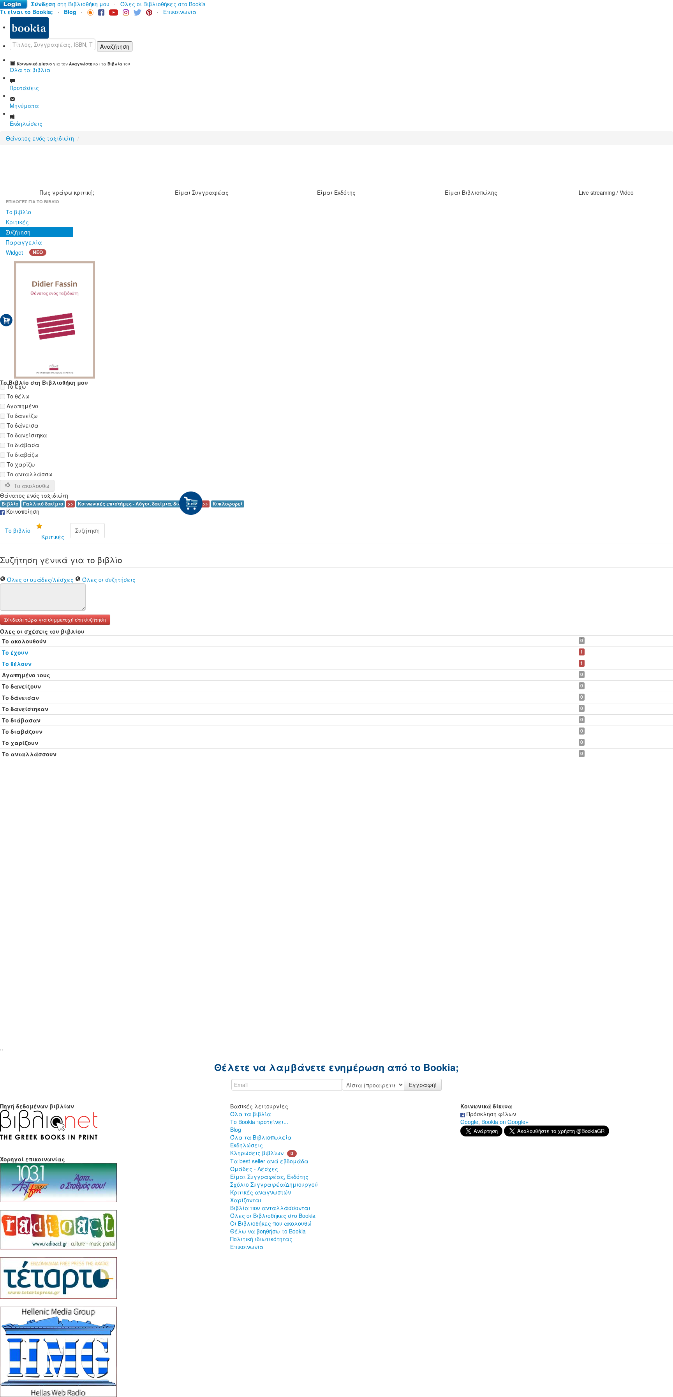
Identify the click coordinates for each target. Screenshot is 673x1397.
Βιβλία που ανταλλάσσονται (270, 1208)
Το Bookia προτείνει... (259, 1122)
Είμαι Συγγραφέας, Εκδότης (269, 1176)
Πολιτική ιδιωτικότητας (261, 1239)
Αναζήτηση (114, 46)
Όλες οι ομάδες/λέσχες (40, 579)
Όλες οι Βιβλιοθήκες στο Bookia (163, 4)
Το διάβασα (22, 445)
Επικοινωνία (180, 12)
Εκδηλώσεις (246, 1145)
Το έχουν (15, 652)
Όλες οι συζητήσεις (109, 579)
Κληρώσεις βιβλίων (257, 1153)
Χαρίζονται (245, 1200)
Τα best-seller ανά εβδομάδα (269, 1161)
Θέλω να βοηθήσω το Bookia (268, 1231)
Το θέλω (17, 396)
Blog (235, 1129)
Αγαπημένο (21, 406)
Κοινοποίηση (22, 511)
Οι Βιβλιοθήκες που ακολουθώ (271, 1223)
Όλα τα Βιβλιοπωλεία (261, 1137)
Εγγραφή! (423, 1085)
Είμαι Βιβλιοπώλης (471, 192)
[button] (55, 619)
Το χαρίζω (20, 464)
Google (469, 1122)
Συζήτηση (18, 232)
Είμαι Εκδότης (336, 192)
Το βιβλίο (18, 212)
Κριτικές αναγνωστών (260, 1192)
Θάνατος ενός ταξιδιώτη (40, 138)
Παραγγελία (24, 242)
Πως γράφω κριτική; (67, 192)
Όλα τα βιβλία (250, 1114)
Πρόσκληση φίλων (490, 1114)
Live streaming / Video (606, 192)
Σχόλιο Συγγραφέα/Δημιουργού (274, 1184)
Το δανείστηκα (26, 435)
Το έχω (15, 386)
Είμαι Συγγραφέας (202, 192)
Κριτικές (17, 222)
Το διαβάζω (22, 454)
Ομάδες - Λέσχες (254, 1169)
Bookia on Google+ (505, 1122)
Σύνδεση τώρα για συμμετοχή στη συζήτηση (55, 619)
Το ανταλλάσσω (29, 474)
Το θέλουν (17, 664)
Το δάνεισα (22, 425)
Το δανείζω (21, 415)
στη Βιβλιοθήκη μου (70, 4)
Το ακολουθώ (31, 486)
